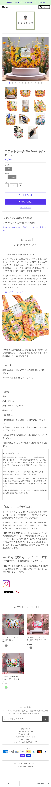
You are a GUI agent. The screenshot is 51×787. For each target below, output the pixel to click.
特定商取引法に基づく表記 (25, 736)
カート (45, 7)
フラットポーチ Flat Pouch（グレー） (10, 638)
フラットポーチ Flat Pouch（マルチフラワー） (36, 639)
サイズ (7, 165)
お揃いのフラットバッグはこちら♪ (16, 292)
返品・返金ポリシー (25, 731)
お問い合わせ (25, 739)
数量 (6, 182)
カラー (7, 173)
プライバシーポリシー (25, 734)
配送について (25, 729)
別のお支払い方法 (25, 208)
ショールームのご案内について (25, 742)
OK (46, 719)
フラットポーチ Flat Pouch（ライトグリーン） (11, 679)
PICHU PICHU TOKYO (29, 763)
